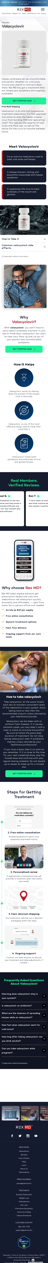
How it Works (24, 1158)
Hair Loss (24, 1205)
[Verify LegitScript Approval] (24, 1242)
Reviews (24, 1155)
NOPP (42, 1255)
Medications (24, 1151)
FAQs (24, 1162)
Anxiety (43, 14)
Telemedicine (24, 1172)
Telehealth (7, 1255)
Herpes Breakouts (24, 1216)
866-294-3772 (24, 1227)
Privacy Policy (33, 1255)
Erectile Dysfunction (24, 1195)
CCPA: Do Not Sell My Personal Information (23, 1258)
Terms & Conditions (19, 1255)
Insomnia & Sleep (24, 1212)
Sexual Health (6, 14)
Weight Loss (16, 14)
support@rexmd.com (24, 1230)
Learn (24, 1165)
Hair (38, 14)
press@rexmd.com (24, 1183)
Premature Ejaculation (24, 1209)
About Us (24, 1169)
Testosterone (31, 14)
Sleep (24, 14)
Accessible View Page (22, 1260)
